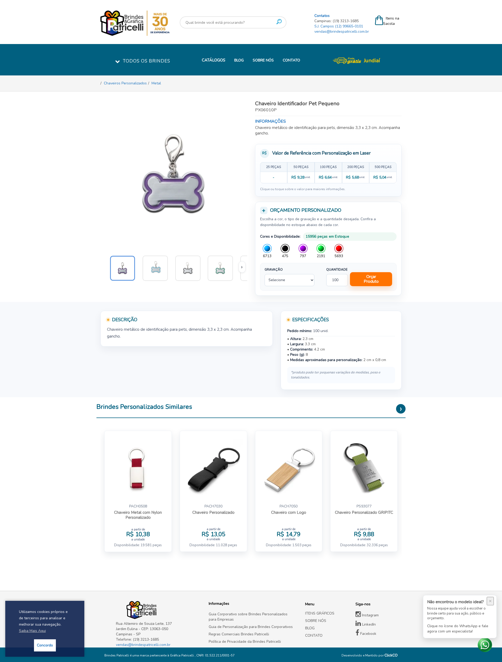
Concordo (45, 645)
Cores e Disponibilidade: (280, 236)
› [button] (242, 267)
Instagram (370, 615)
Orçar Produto (371, 279)
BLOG (239, 60)
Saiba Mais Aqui (32, 630)
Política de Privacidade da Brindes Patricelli (245, 641)
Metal (156, 83)
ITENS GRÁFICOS (319, 613)
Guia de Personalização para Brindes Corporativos (251, 626)
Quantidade (337, 269)
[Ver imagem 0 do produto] (125, 267)
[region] (328, 172)
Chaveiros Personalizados (125, 83)
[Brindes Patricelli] (158, 610)
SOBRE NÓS (263, 60)
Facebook (367, 633)
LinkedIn (368, 624)
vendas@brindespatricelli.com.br (341, 31)
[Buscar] (279, 21)
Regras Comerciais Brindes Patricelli (239, 634)
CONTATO (291, 60)
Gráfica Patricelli (182, 655)
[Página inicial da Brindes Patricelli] (150, 23)
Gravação (274, 269)
